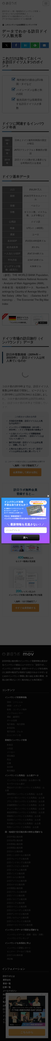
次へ (25, 537)
